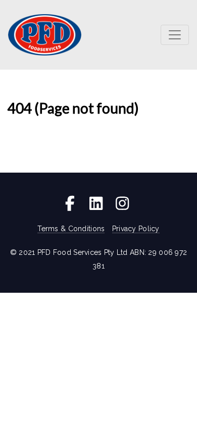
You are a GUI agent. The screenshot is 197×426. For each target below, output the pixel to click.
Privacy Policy (136, 229)
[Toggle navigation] (175, 35)
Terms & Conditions (71, 229)
